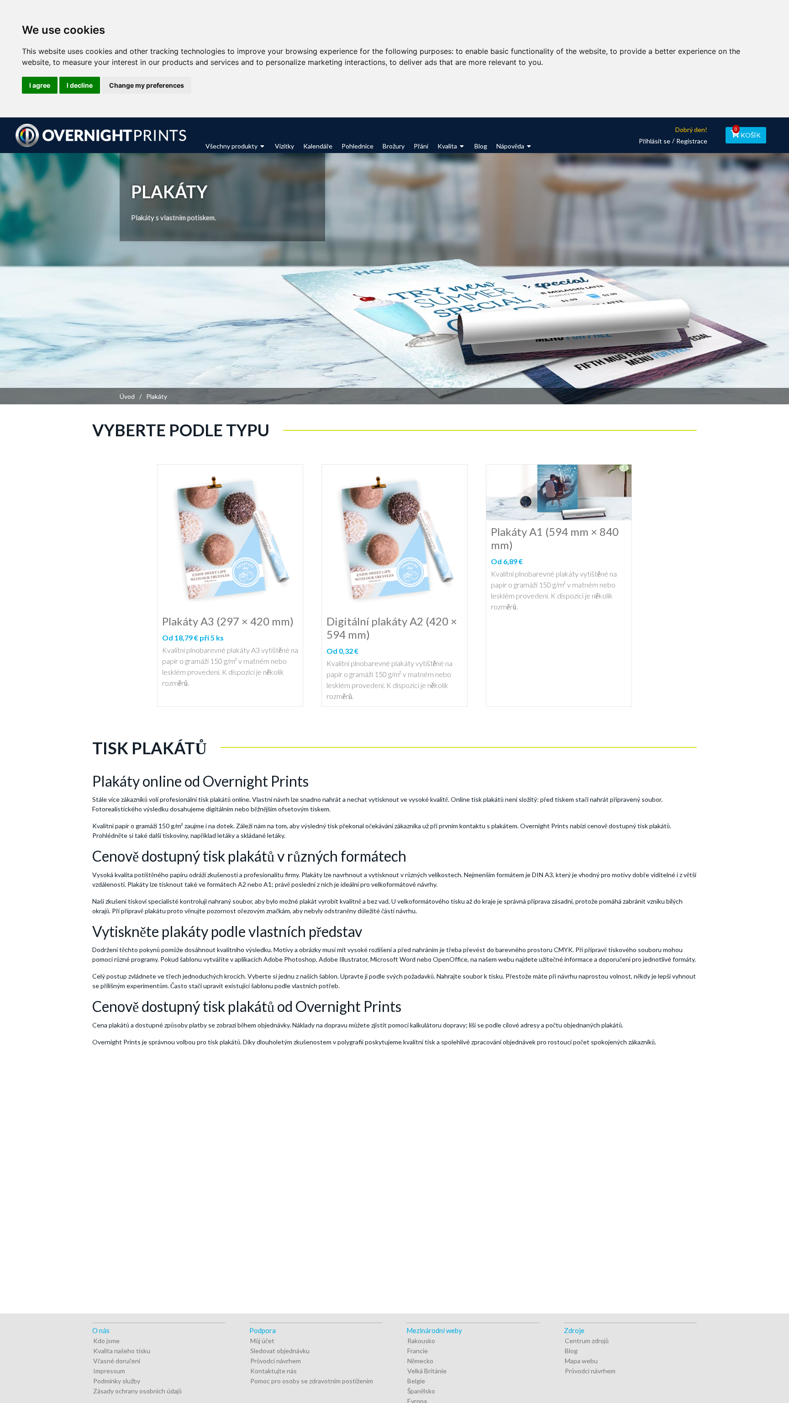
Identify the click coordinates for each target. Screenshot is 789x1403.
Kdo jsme (106, 1341)
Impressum (109, 1371)
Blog (571, 1351)
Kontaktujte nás (273, 1371)
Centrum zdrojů (587, 1341)
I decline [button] (80, 85)
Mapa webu (581, 1361)
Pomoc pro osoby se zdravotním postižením (311, 1381)
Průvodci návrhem (275, 1361)
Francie (417, 1351)
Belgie (416, 1381)
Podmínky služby (116, 1381)
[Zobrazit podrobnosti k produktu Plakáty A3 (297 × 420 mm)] (230, 537)
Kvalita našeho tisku (121, 1351)
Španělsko (421, 1391)
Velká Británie (427, 1371)
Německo (420, 1361)
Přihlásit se (654, 141)
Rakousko (421, 1341)
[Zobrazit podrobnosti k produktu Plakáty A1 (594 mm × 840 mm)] (558, 492)
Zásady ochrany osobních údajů (137, 1391)
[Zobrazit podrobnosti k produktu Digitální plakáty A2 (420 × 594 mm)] (394, 537)
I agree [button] (39, 85)
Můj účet (262, 1341)
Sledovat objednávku (280, 1351)
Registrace (691, 141)
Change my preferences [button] (146, 85)
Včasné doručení (116, 1361)
